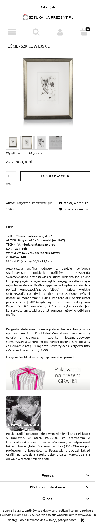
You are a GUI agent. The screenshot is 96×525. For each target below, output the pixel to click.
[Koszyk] (84, 32)
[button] (12, 32)
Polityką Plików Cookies (16, 515)
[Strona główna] (48, 19)
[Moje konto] (60, 32)
